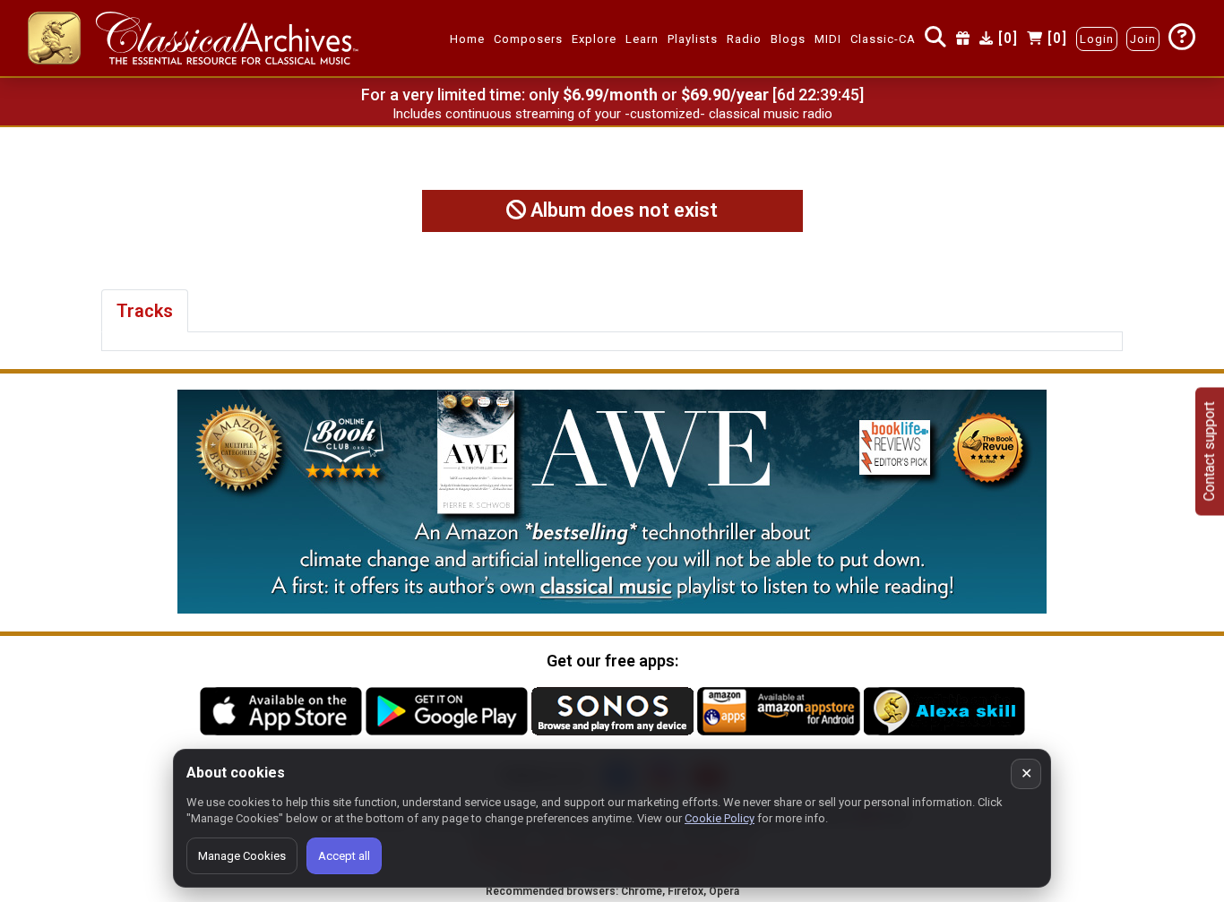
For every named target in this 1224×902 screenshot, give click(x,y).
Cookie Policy (719, 818)
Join (1143, 39)
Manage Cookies (242, 856)
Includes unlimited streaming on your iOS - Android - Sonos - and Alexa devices (612, 114)
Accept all (344, 856)
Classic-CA (883, 39)
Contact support (1209, 451)
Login (1097, 39)
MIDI (828, 39)
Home (467, 39)
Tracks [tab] (144, 311)
